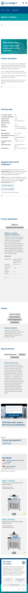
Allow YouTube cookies (14, 415)
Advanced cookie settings (14, 585)
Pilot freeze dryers (15, 10)
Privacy (19, 589)
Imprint (23, 589)
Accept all (8, 579)
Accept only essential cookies (20, 580)
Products (8, 10)
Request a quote (7, 443)
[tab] (15, 224)
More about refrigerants (7, 185)
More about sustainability (8, 189)
